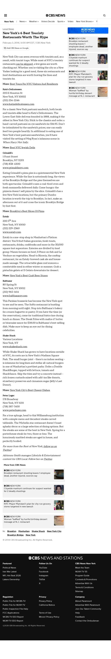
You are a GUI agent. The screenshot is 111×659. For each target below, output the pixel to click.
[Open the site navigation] (21, 15)
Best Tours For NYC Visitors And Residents (34, 84)
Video (70, 21)
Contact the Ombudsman (87, 621)
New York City (54, 531)
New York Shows (84, 21)
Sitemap (79, 591)
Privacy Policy (45, 601)
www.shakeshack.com (15, 346)
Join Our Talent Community (88, 609)
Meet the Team (82, 568)
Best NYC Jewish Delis (22, 147)
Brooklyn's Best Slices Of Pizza (27, 211)
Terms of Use (45, 613)
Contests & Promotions (86, 579)
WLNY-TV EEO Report (13, 621)
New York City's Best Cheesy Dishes (30, 390)
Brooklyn (11, 531)
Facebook (43, 572)
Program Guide (82, 575)
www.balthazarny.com (15, 295)
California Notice (47, 605)
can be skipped (24, 64)
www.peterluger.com (14, 410)
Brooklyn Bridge (15, 535)
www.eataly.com (12, 232)
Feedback (80, 617)
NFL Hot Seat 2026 (12, 575)
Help (77, 613)
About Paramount (83, 601)
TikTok (42, 579)
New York (9, 21)
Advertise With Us (83, 583)
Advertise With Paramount (87, 605)
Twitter (48, 459)
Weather (33, 21)
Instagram (43, 575)
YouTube (43, 568)
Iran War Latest (10, 572)
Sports (60, 21)
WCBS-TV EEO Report (13, 617)
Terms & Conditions (84, 587)
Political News (9, 568)
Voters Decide (48, 21)
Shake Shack (38, 531)
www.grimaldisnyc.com (15, 167)
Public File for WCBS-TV (14, 601)
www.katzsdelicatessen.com (18, 104)
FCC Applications (11, 613)
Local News (8, 29)
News (22, 21)
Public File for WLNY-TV (14, 605)
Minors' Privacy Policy (49, 617)
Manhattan (24, 531)
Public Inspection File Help (15, 609)
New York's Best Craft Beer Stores (29, 275)
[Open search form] (104, 15)
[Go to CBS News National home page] (55, 15)
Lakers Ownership (11, 579)
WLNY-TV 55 (81, 572)
